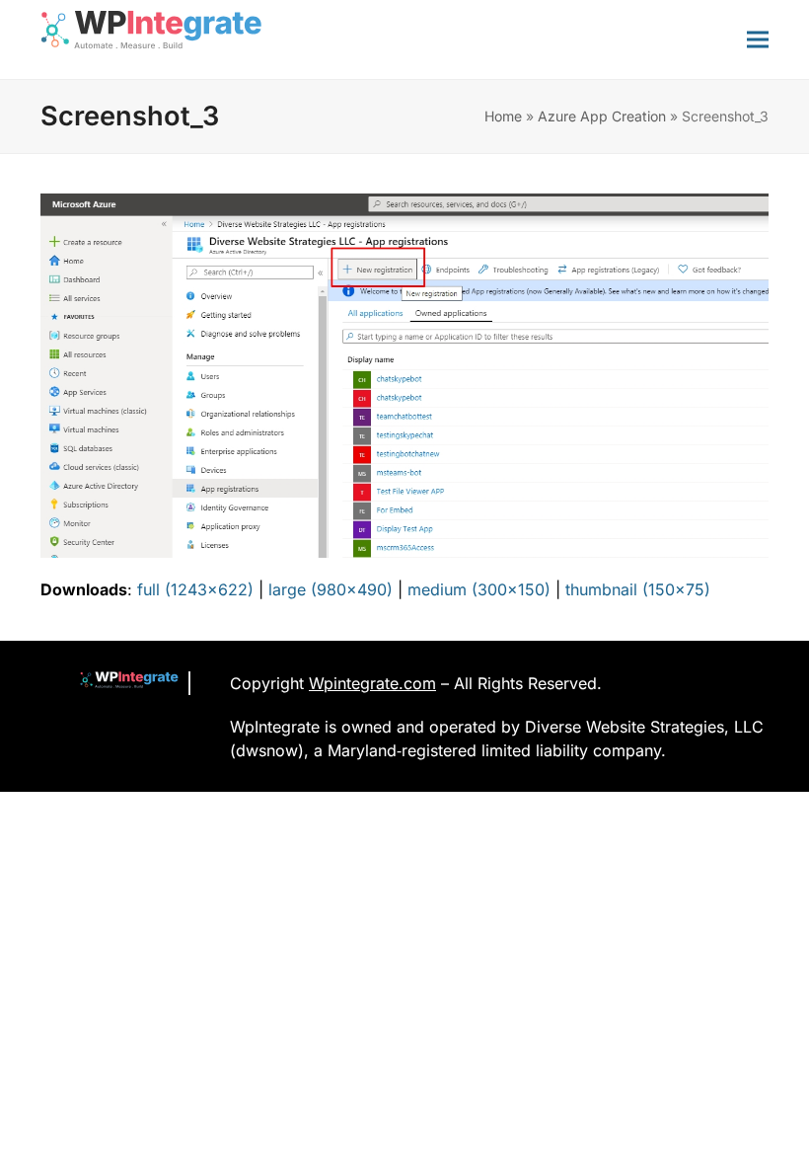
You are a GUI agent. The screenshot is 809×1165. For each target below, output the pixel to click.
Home (503, 116)
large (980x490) (330, 589)
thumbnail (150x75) (637, 589)
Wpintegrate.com (372, 683)
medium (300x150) (479, 589)
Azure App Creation (602, 116)
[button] (758, 39)
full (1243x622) (195, 589)
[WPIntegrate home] (119, 683)
